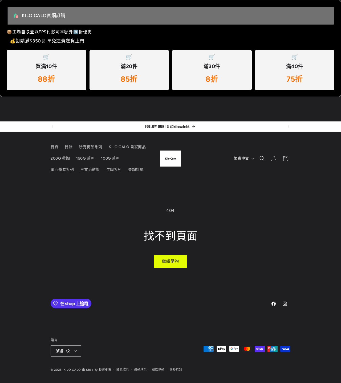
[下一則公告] (288, 126)
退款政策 (140, 369)
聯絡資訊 (176, 369)
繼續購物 (170, 261)
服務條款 (158, 369)
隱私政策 (122, 369)
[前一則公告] (52, 126)
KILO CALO (72, 369)
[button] (262, 158)
